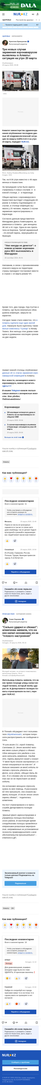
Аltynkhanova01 (14, 734)
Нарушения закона (23, 614)
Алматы (6, 462)
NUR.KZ (25, 142)
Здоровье (6, 20)
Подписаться (20, 883)
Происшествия (8, 614)
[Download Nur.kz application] (20, 5)
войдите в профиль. (25, 514)
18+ (12, 908)
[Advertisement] (20, 112)
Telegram (15, 390)
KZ (33, 14)
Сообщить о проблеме (20, 1062)
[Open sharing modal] (26, 582)
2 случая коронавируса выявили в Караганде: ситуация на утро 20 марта (21, 427)
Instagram (22, 601)
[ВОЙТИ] (37, 14)
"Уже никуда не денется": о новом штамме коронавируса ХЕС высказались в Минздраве (20, 249)
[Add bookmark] (37, 583)
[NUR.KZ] (20, 14)
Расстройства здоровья (24, 20)
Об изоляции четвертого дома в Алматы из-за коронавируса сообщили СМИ (21, 414)
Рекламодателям (20, 1068)
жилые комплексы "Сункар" (15, 328)
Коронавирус (17, 36)
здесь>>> (7, 386)
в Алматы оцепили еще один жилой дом (19, 323)
